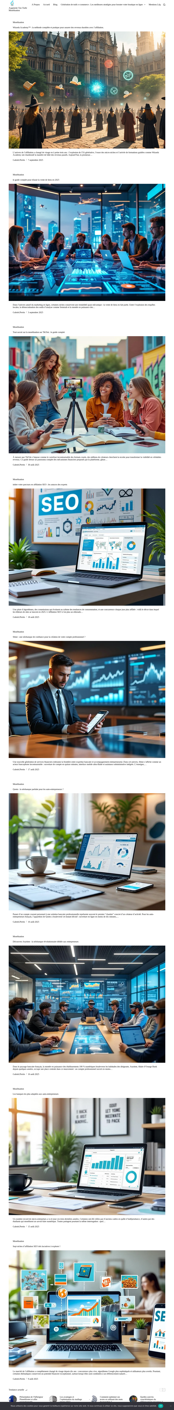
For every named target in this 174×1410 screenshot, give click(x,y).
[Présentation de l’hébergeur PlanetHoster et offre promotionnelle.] (13, 1399)
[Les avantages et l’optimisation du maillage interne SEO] (53, 1399)
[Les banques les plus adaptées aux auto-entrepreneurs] (87, 1156)
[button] (144, 4)
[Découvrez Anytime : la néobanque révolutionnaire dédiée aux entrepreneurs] (87, 1004)
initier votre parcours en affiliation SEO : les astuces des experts (40, 484)
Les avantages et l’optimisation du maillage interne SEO (71, 1399)
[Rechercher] (164, 5)
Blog (55, 4)
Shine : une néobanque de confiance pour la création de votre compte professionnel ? (49, 637)
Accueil (46, 4)
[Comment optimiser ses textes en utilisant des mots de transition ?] (93, 1399)
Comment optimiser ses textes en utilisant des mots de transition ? (111, 1399)
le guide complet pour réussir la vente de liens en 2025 (36, 180)
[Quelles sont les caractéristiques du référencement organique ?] (133, 1399)
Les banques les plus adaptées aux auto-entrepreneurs (35, 1094)
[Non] (170, 1406)
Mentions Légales (156, 4)
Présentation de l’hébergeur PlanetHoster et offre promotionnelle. (31, 1399)
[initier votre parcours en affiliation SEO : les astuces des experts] (87, 547)
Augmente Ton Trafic (18, 8)
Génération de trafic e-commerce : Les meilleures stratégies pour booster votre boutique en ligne (102, 4)
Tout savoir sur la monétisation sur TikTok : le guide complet (39, 332)
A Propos (36, 4)
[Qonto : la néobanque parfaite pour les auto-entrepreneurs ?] (87, 851)
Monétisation (18, 22)
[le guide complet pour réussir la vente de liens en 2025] (87, 242)
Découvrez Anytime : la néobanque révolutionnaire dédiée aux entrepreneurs (45, 941)
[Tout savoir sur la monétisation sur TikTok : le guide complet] (87, 394)
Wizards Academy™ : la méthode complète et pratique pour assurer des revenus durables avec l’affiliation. (58, 27)
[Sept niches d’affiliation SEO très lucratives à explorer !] (87, 1308)
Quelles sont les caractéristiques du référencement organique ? (151, 1399)
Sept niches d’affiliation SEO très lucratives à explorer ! (36, 1246)
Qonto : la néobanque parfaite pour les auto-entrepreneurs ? (38, 789)
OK (160, 1406)
